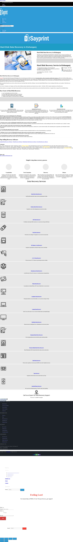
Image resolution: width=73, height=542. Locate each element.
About (6, 480)
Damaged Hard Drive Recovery (36, 334)
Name (1, 507)
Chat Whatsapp (65, 60)
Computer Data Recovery (37, 296)
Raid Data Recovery (36, 360)
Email (1, 510)
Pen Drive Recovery (36, 232)
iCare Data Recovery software (42, 141)
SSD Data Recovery (36, 219)
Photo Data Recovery (36, 283)
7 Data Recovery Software (17, 141)
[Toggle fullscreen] (10, 539)
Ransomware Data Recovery (36, 270)
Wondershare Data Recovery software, (30, 141)
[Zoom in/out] (15, 539)
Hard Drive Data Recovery (36, 194)
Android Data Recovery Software (6, 141)
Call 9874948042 (18, 98)
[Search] (2, 28)
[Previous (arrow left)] (2, 541)
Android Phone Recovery (36, 386)
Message (1, 515)
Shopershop (8, 451)
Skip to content (2, 0)
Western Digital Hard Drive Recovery (36, 347)
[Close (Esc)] (2, 539)
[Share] (6, 539)
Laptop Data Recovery (36, 309)
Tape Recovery (36, 373)
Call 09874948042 (46, 60)
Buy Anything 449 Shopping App (6, 155)
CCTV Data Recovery (36, 258)
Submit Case (7, 478)
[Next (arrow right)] (6, 541)
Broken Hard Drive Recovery (36, 206)
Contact (6, 483)
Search (6, 489)
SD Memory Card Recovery (36, 245)
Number (1, 509)
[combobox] (7, 26)
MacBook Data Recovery (36, 322)
